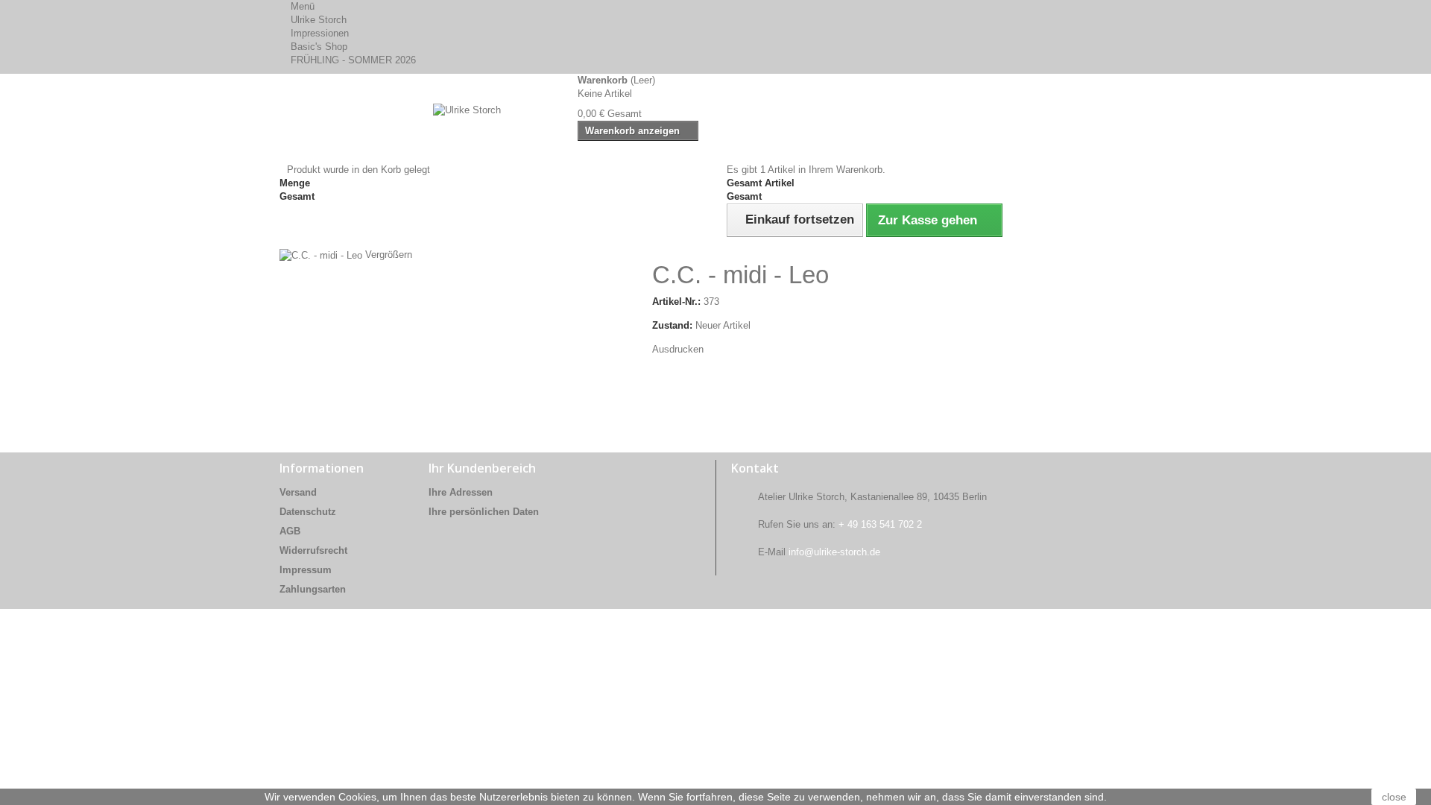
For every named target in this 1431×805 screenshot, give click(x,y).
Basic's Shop (319, 46)
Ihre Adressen (461, 492)
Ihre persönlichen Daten (484, 511)
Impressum (305, 569)
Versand (298, 492)
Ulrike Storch (319, 19)
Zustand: (672, 325)
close (1394, 797)
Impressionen (320, 33)
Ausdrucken (678, 349)
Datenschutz (307, 511)
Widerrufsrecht (313, 550)
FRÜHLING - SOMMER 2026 (353, 60)
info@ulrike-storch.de (834, 552)
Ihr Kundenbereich (482, 468)
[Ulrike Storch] (417, 132)
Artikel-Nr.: (676, 301)
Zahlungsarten (312, 589)
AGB (289, 531)
